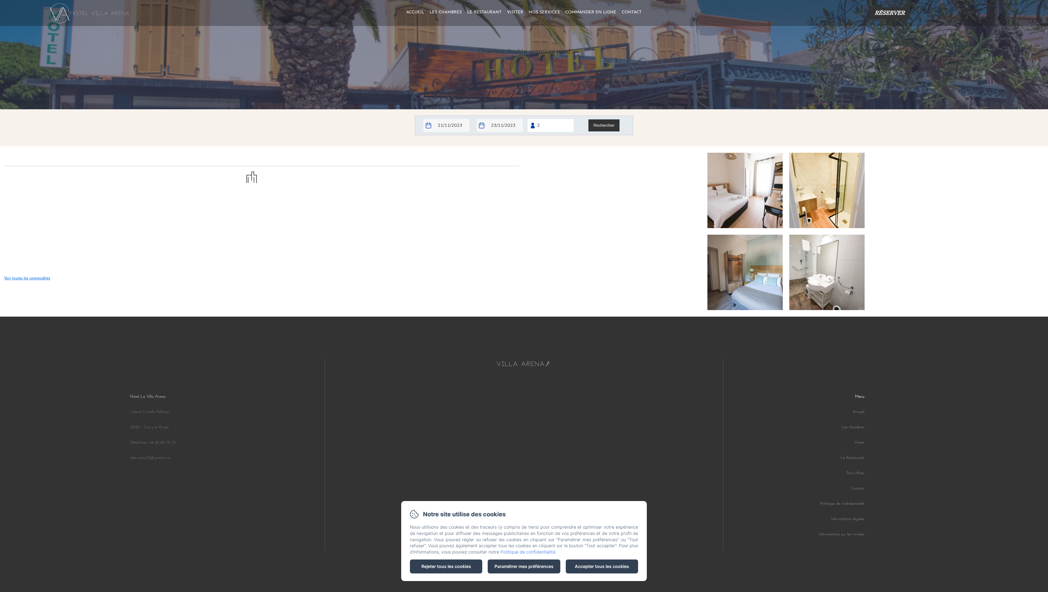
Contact (632, 12)
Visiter (515, 12)
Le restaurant (484, 12)
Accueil (415, 12)
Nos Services (544, 12)
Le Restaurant (852, 458)
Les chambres (446, 12)
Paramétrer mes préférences (524, 566)
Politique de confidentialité (842, 504)
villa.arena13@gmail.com (150, 458)
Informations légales (847, 519)
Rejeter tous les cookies (446, 566)
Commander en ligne (590, 12)
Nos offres (855, 473)
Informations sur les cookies (841, 534)
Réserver (890, 13)
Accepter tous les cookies (602, 566)
